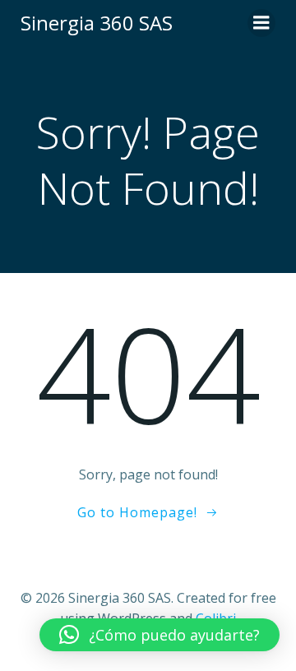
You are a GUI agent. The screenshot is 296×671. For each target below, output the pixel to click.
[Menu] (261, 23)
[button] (159, 634)
